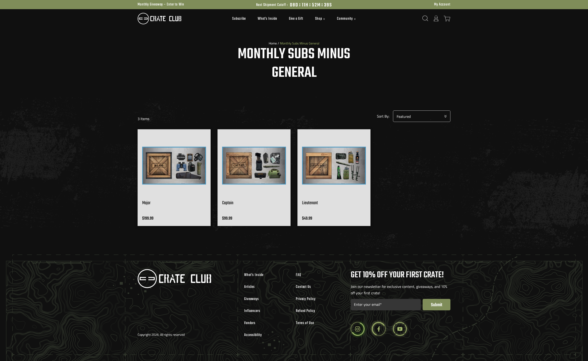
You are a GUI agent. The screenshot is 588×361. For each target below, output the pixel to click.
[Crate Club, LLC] (177, 18)
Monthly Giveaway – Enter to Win (161, 5)
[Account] (436, 18)
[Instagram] (357, 329)
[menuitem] (239, 18)
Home (273, 43)
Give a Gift (296, 19)
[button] (320, 19)
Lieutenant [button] (310, 203)
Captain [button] (227, 203)
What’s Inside (267, 19)
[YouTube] (400, 329)
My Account (442, 5)
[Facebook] (378, 329)
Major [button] (146, 203)
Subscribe (239, 19)
